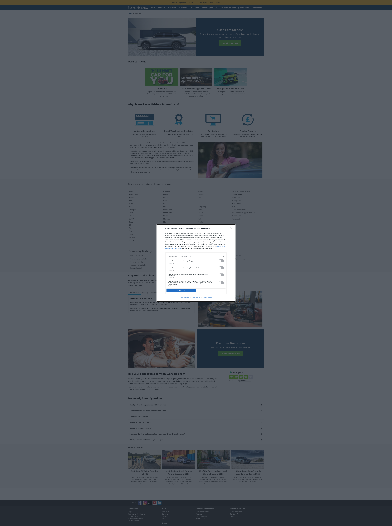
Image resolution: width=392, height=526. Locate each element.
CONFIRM (181, 290)
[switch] (221, 260)
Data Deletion (184, 297)
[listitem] (196, 256)
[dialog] (196, 263)
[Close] (231, 228)
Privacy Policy (207, 297)
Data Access (196, 297)
